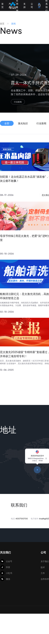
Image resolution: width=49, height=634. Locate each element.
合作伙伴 (45, 579)
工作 (43, 573)
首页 (2, 23)
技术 (43, 567)
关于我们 (45, 561)
